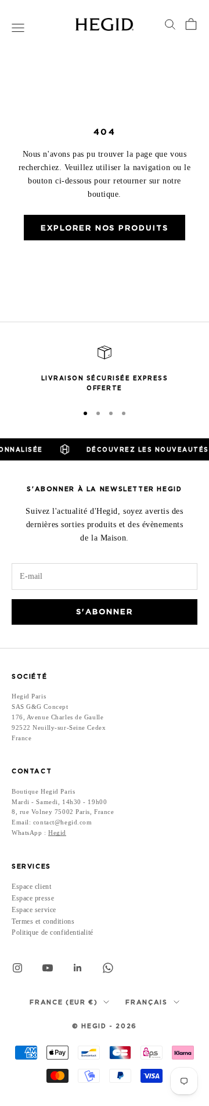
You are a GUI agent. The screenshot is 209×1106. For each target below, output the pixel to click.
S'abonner (104, 611)
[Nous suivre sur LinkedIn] (78, 968)
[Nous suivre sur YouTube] (47, 968)
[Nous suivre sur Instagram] (17, 968)
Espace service (34, 910)
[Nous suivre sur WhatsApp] (108, 968)
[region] (104, 369)
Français (146, 1002)
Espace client (31, 886)
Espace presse (33, 898)
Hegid (57, 832)
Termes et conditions (43, 921)
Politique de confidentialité (52, 932)
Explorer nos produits (104, 228)
